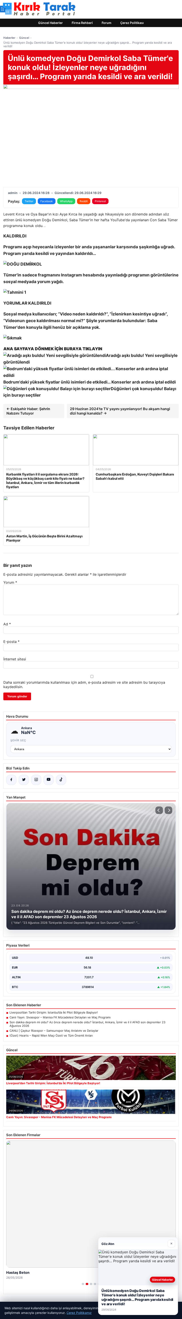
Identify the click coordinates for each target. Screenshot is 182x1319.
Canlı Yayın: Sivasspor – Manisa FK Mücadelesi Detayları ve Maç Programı (60, 1017)
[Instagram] (36, 780)
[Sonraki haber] (168, 810)
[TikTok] (61, 780)
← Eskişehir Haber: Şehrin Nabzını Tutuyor (28, 411)
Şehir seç (18, 740)
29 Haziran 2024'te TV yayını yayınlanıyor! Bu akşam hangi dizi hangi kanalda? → (120, 411)
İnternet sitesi (14, 659)
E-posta (11, 641)
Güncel (24, 37)
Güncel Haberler (50, 23)
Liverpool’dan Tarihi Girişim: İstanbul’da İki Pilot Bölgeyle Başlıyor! (54, 1012)
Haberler (9, 37)
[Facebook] (11, 780)
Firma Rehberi (82, 23)
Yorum (10, 582)
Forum (106, 23)
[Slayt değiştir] (83, 1284)
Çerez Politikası (132, 23)
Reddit (84, 201)
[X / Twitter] (24, 780)
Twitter (29, 201)
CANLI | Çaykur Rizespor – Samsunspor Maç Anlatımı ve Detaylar (54, 1030)
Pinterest (100, 201)
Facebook (46, 201)
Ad (7, 624)
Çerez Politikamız (79, 1313)
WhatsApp (66, 201)
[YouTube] (49, 780)
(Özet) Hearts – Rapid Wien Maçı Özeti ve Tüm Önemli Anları (51, 1035)
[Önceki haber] (159, 810)
